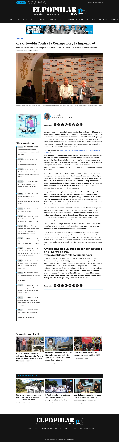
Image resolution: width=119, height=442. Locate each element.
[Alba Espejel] (47, 116)
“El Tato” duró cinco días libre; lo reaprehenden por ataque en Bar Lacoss (28, 174)
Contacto (73, 428)
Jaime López (48, 403)
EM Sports (102, 19)
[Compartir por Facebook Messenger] (73, 124)
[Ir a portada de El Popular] (59, 11)
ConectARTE (91, 19)
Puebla (19, 38)
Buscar (22, 2)
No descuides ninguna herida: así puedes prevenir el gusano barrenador (28, 278)
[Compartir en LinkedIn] (77, 124)
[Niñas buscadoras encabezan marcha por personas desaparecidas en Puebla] (59, 386)
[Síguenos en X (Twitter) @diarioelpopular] (32, 2)
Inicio (12, 19)
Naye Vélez (19, 364)
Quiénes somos (34, 428)
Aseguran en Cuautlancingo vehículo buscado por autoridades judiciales (28, 152)
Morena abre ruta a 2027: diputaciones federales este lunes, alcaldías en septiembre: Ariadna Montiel (28, 200)
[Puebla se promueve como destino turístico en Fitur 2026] (88, 344)
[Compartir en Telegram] (66, 124)
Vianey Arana (77, 403)
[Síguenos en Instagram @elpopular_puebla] (35, 2)
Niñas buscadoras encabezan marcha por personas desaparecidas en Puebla (27, 315)
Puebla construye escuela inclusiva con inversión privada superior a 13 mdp (27, 290)
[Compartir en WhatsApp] (62, 124)
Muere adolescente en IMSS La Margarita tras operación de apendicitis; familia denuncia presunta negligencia (58, 356)
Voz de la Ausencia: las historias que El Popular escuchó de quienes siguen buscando (28, 231)
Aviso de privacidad (87, 428)
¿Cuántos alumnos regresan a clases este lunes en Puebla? (27, 163)
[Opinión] (59, 29)
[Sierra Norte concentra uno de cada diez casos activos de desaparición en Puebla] (30, 386)
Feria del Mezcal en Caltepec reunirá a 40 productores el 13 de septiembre (28, 265)
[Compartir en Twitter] (58, 124)
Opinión (79, 19)
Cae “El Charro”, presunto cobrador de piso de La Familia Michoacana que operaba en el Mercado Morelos (29, 357)
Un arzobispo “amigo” (24, 211)
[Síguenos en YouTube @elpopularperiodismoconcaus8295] (38, 2)
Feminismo (33, 19)
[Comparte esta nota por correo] (69, 124)
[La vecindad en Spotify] (28, 126)
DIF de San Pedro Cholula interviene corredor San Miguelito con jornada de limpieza (28, 253)
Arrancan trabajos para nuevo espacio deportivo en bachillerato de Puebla (28, 302)
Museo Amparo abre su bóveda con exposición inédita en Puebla (28, 220)
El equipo (63, 428)
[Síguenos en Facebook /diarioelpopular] (29, 2)
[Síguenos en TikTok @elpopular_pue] (41, 2)
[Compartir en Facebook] (55, 124)
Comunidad (20, 19)
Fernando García (49, 363)
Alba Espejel (56, 115)
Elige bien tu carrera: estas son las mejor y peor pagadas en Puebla (28, 242)
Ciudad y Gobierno (67, 19)
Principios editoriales (49, 428)
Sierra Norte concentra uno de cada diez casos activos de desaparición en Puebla (27, 186)
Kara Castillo (19, 403)
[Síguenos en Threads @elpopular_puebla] (45, 2)
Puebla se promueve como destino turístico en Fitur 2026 (87, 354)
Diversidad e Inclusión (48, 19)
